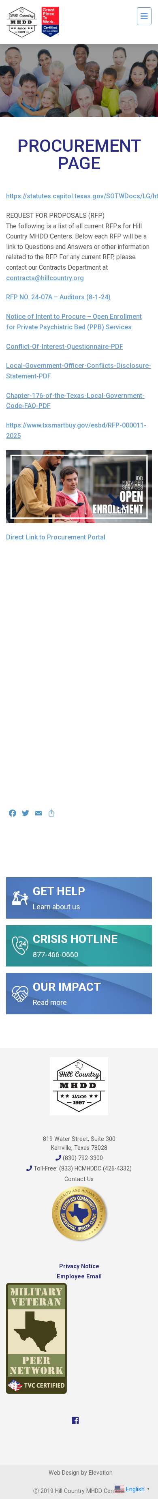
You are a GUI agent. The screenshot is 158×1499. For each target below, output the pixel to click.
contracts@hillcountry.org (45, 278)
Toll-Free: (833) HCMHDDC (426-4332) (82, 1168)
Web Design (64, 1472)
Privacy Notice (79, 1266)
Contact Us (79, 1179)
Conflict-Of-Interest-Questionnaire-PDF (64, 346)
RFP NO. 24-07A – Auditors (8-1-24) (58, 297)
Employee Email (79, 1276)
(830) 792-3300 (82, 1158)
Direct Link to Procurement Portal (55, 537)
